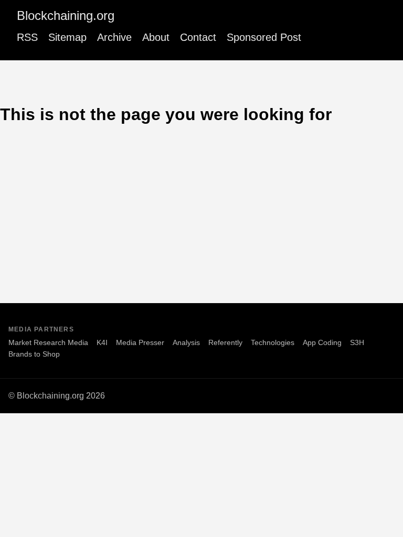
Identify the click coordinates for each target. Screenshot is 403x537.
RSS (27, 37)
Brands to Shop (34, 354)
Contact (198, 37)
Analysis (186, 342)
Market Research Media (48, 342)
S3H (357, 342)
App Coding (322, 342)
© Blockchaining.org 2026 (56, 395)
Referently (225, 342)
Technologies (272, 342)
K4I (102, 342)
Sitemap (67, 37)
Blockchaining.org (65, 15)
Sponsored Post (264, 37)
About (155, 37)
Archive (114, 37)
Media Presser (140, 342)
